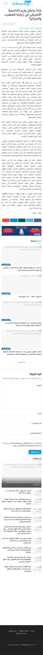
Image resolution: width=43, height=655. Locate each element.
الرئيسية (34, 213)
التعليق (38, 385)
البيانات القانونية (23, 630)
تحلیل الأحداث (6, 265)
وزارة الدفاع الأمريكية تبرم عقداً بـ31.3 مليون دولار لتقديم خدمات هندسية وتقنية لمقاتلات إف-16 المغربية (22, 482)
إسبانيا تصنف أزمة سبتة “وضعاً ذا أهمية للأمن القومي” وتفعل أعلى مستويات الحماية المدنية (16, 502)
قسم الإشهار (13, 630)
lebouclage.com (26, 644)
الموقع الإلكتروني (35, 433)
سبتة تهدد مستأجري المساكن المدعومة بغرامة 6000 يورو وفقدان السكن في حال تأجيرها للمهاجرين (17, 520)
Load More (21, 362)
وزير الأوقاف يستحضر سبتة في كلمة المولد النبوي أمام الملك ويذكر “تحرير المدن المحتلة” (16, 550)
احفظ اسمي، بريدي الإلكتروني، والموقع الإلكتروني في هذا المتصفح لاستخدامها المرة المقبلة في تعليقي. (22, 444)
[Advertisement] (21, 600)
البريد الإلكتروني (35, 423)
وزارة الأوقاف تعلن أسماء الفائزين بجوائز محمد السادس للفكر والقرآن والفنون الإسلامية (18, 569)
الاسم (38, 413)
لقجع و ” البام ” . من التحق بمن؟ (29, 297)
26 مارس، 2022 (36, 23)
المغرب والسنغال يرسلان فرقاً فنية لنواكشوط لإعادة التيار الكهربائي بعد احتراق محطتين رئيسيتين (17, 560)
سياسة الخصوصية (21, 633)
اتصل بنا (33, 630)
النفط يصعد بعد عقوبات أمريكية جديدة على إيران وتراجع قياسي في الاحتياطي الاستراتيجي (16, 541)
